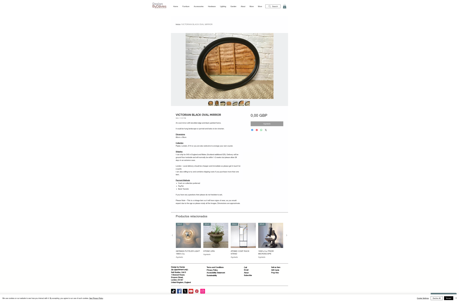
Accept (448, 298)
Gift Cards (275, 270)
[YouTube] (191, 291)
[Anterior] (172, 235)
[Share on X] (265, 130)
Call (245, 267)
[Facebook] (179, 291)
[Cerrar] (456, 298)
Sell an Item (275, 267)
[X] (185, 291)
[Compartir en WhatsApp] (261, 130)
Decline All (437, 298)
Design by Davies (178, 267)
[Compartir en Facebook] (252, 130)
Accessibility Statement (216, 273)
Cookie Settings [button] (423, 298)
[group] (229, 242)
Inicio (178, 24)
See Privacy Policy (96, 298)
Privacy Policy (212, 270)
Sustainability (212, 275)
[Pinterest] (196, 291)
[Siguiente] (286, 235)
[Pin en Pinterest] (256, 130)
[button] (185, 6)
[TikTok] (173, 291)
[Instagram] (202, 291)
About (246, 273)
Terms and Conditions (215, 267)
